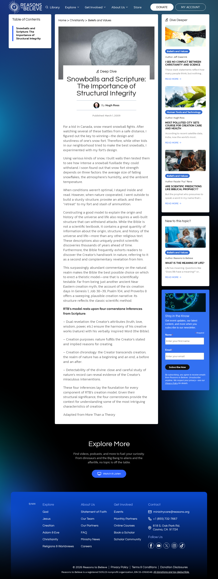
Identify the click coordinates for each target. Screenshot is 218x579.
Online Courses (124, 525)
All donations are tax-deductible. (171, 572)
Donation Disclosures (174, 567)
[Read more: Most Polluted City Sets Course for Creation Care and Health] (185, 115)
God (45, 511)
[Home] (32, 504)
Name (169, 334)
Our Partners (89, 525)
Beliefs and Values (99, 20)
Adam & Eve (51, 532)
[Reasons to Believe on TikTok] (182, 546)
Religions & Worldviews (58, 546)
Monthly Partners (125, 518)
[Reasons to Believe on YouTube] (159, 546)
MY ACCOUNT (190, 7)
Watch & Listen (112, 473)
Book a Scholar (124, 532)
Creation (48, 525)
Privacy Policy (171, 383)
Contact (154, 504)
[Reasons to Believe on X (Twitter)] (166, 546)
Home (62, 20)
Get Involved (123, 504)
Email (169, 350)
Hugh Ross (112, 105)
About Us (88, 504)
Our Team (87, 518)
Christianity (77, 20)
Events (118, 511)
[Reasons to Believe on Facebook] (151, 546)
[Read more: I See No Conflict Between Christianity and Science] (185, 53)
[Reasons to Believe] (25, 7)
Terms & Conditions (144, 567)
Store (138, 7)
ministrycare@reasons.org (171, 511)
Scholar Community (127, 539)
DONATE (162, 7)
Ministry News (90, 539)
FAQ (84, 532)
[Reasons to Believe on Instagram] (174, 546)
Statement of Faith (94, 511)
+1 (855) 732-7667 (165, 518)
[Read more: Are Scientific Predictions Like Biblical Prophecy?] (185, 177)
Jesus (47, 518)
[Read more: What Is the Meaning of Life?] (185, 252)
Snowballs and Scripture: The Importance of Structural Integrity (28, 33)
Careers (86, 546)
